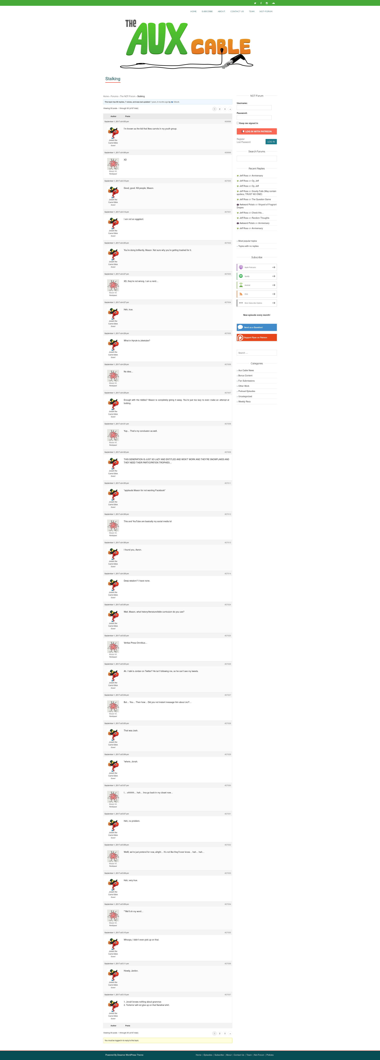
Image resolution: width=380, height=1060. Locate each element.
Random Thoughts (260, 217)
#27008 (228, 423)
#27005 (228, 333)
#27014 (228, 573)
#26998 (228, 121)
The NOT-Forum (127, 96)
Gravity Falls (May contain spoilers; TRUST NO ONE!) (256, 193)
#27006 (228, 364)
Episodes (208, 1054)
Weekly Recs (244, 401)
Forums (114, 96)
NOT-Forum (266, 11)
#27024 (228, 604)
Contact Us (237, 11)
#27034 (228, 904)
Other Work (243, 385)
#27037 (228, 994)
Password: (242, 112)
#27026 (228, 664)
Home (193, 11)
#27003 (228, 274)
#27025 (228, 635)
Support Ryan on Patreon (255, 337)
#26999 (228, 152)
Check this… (258, 212)
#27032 (228, 844)
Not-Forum (259, 1054)
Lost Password (244, 141)
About (221, 11)
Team (251, 11)
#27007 (228, 392)
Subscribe (207, 11)
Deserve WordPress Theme (130, 1054)
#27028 (228, 723)
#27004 (228, 302)
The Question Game (261, 199)
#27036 (228, 963)
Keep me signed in (248, 123)
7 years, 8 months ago (159, 102)
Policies (270, 1054)
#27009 (228, 452)
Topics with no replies (248, 246)
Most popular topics (247, 240)
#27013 (228, 542)
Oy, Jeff (255, 180)
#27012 (228, 514)
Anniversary (257, 175)
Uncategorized (245, 396)
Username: (242, 103)
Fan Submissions (246, 380)
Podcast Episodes (246, 391)
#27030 (228, 785)
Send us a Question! (253, 327)
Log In (271, 141)
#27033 (228, 873)
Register (241, 138)
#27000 (228, 180)
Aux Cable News (246, 370)
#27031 (228, 813)
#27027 (228, 695)
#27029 (228, 754)
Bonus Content (245, 375)
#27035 (228, 932)
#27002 (228, 243)
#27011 (228, 483)
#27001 (228, 212)
